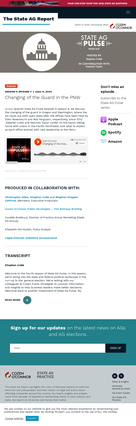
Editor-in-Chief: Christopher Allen (91, 25)
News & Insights (120, 381)
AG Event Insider (121, 393)
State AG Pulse (11, 171)
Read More (13, 299)
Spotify (114, 132)
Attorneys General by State (121, 387)
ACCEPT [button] (32, 418)
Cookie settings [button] (14, 418)
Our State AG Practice (119, 398)
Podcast (11, 86)
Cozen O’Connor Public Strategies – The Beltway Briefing (43, 209)
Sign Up (115, 348)
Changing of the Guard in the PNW (32, 171)
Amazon (115, 141)
